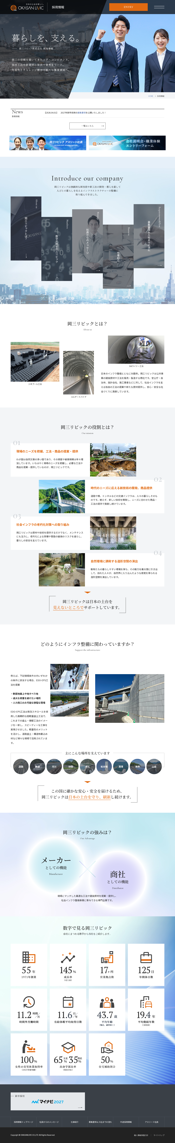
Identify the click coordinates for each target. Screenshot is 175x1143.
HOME (150, 96)
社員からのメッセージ (93, 233)
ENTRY (128, 7)
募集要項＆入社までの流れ (154, 229)
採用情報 (58, 7)
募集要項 (82, 112)
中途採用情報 (126, 1122)
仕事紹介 (123, 244)
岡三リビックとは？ (31, 219)
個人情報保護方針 (141, 1135)
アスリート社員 (151, 1122)
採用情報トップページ (23, 1122)
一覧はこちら (87, 125)
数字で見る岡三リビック (62, 241)
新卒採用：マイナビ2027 (48, 1101)
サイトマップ (159, 1135)
